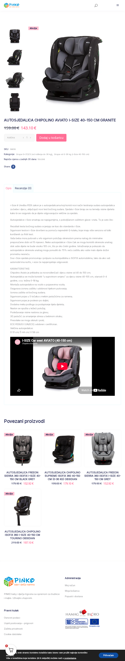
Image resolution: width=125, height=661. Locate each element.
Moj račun (70, 585)
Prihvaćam (108, 655)
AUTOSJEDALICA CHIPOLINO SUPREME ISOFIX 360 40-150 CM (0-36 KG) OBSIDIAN (62, 476)
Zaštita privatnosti (13, 628)
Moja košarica (72, 590)
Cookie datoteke (12, 634)
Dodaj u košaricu (51, 138)
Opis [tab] (8, 188)
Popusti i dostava (74, 596)
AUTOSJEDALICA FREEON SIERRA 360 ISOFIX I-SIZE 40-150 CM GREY (102, 476)
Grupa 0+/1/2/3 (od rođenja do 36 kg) (34, 154)
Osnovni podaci (12, 617)
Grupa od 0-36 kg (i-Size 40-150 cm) (71, 154)
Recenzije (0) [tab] (23, 188)
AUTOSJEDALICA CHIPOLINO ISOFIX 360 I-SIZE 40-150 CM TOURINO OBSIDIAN (22, 535)
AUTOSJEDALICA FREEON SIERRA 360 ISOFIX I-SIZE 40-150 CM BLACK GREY (22, 476)
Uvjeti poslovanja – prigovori (18, 623)
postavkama (70, 658)
